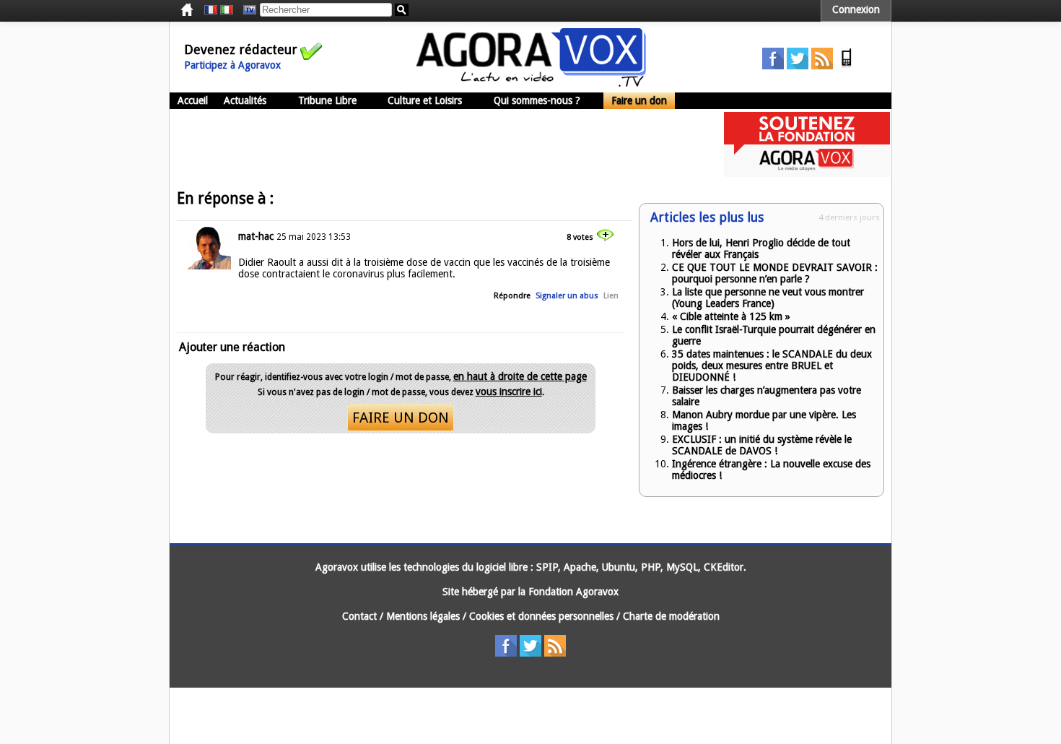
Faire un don (639, 100)
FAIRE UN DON (400, 417)
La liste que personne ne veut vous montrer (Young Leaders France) (768, 297)
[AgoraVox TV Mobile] (846, 66)
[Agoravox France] (210, 10)
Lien (611, 295)
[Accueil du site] (531, 83)
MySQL (682, 567)
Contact (359, 616)
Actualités (245, 100)
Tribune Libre (327, 100)
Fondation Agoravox (573, 591)
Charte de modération (671, 616)
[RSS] (822, 66)
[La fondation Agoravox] (807, 173)
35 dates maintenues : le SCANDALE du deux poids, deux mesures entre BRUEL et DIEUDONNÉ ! (772, 365)
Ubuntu (618, 567)
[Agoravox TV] (246, 10)
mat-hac (256, 236)
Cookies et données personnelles (541, 616)
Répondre (512, 295)
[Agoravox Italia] (226, 10)
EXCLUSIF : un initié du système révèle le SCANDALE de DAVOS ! (762, 445)
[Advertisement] (432, 144)
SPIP (547, 567)
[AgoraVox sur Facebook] (773, 66)
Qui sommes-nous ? (537, 100)
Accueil (193, 100)
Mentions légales (423, 616)
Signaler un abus (567, 295)
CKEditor (723, 567)
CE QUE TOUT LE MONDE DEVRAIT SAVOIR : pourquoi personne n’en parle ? (775, 273)
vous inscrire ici (509, 391)
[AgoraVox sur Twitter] (797, 66)
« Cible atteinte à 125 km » (731, 316)
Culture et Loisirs (425, 100)
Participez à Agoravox (232, 65)
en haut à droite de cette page (520, 376)
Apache (580, 567)
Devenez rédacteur (240, 49)
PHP (650, 567)
